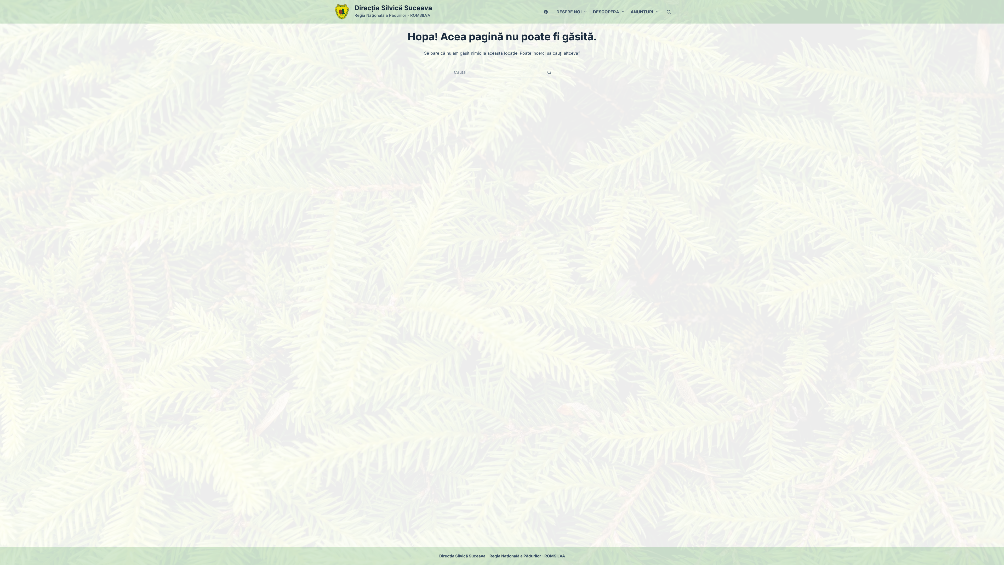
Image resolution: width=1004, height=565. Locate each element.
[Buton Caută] (549, 72)
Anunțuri (642, 11)
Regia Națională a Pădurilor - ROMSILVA (527, 555)
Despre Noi (568, 11)
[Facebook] (546, 12)
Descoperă (606, 11)
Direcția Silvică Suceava (393, 8)
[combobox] (497, 72)
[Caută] (669, 12)
